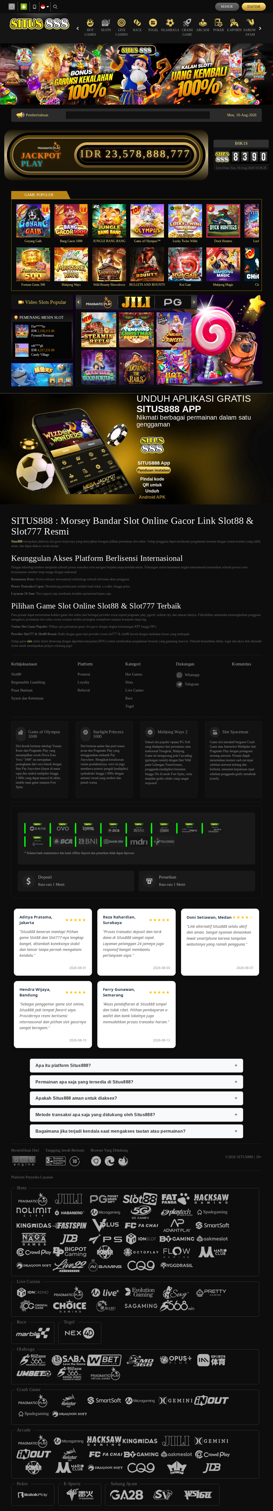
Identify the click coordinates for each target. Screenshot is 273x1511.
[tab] (99, 302)
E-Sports (234, 30)
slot (29, 641)
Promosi (84, 674)
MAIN (36, 221)
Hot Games (90, 32)
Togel (153, 30)
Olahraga (170, 30)
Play (32, 164)
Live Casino (121, 32)
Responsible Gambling (28, 682)
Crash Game (187, 32)
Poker (218, 30)
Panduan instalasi (153, 470)
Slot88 (16, 674)
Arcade (203, 30)
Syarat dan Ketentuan (27, 698)
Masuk (227, 7)
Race (137, 30)
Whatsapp (192, 675)
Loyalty (83, 682)
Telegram (192, 684)
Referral (84, 690)
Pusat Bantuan (22, 690)
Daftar (253, 7)
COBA (102, 324)
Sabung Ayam (250, 32)
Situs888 (16, 541)
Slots (106, 30)
